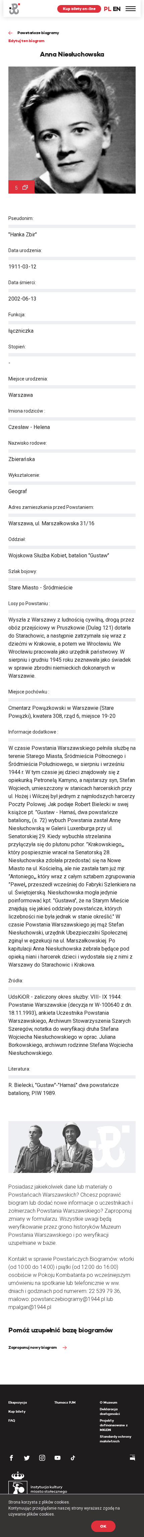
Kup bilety (16, 1411)
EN (117, 9)
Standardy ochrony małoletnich (115, 1438)
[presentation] (4, 696)
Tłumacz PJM (65, 1402)
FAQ (11, 1420)
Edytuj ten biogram (26, 40)
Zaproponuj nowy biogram (33, 1347)
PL (107, 9)
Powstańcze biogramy (38, 32)
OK (103, 1526)
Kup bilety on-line (79, 8)
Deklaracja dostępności (110, 1411)
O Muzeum (108, 1402)
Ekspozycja (17, 1402)
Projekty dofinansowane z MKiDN (114, 1425)
